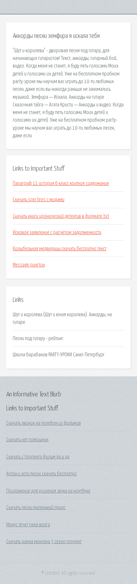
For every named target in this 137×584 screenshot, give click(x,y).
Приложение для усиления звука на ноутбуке (48, 491)
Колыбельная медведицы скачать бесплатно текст (59, 248)
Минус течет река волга (28, 524)
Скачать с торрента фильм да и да (37, 456)
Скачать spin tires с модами (38, 199)
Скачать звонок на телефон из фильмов (43, 423)
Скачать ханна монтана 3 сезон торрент (44, 541)
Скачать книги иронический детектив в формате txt (61, 216)
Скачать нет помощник (27, 439)
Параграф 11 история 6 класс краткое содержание (61, 183)
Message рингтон (29, 264)
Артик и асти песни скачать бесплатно (41, 473)
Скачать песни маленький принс (36, 507)
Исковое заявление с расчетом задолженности (57, 232)
